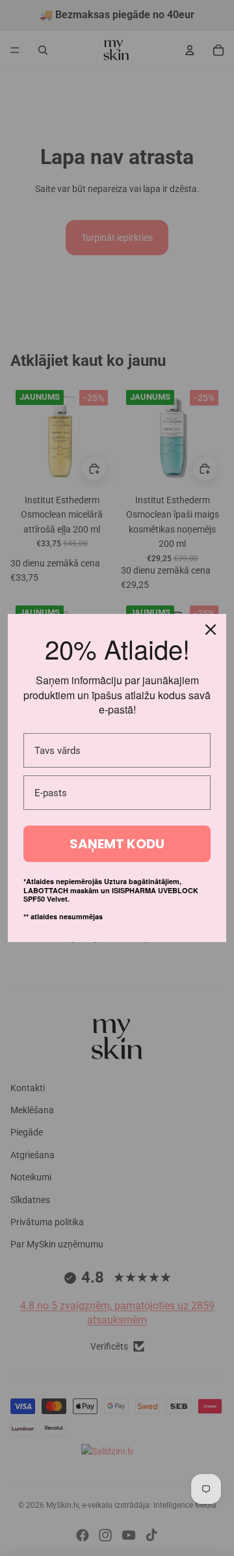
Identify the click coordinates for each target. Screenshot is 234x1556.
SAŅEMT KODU (117, 844)
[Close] (210, 629)
